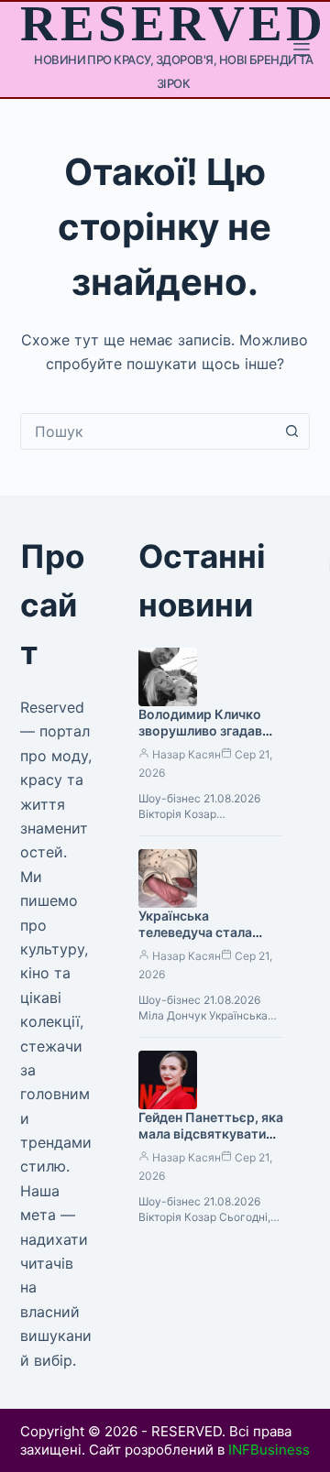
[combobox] (148, 431)
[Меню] (301, 49)
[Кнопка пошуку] (291, 431)
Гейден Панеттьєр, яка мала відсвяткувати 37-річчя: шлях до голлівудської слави (210, 1143)
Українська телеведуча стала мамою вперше (195, 933)
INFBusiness (269, 1449)
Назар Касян (186, 754)
